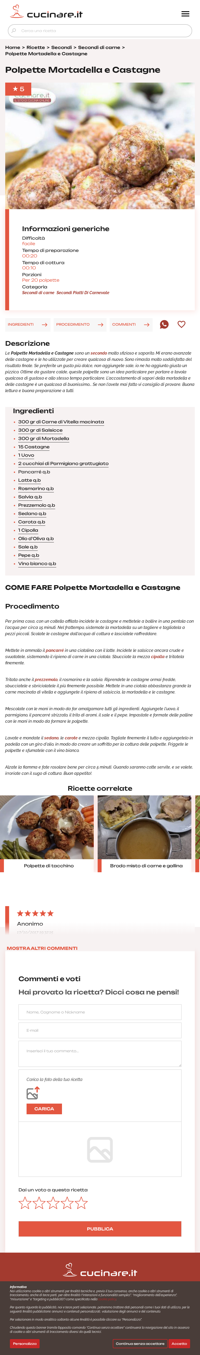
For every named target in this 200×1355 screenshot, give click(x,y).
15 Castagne (33, 446)
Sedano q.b (32, 513)
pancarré (55, 650)
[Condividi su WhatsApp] (164, 327)
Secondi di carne (38, 292)
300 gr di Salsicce (40, 430)
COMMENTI (124, 324)
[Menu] (185, 14)
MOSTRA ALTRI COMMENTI (42, 948)
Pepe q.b (28, 555)
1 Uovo (26, 455)
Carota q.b (31, 521)
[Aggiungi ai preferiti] (181, 324)
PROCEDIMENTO (73, 324)
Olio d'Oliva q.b (36, 538)
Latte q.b (29, 480)
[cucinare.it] (77, 11)
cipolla (157, 656)
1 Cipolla (28, 530)
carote (71, 737)
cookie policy (107, 1299)
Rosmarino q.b (36, 488)
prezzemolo (46, 679)
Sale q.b (28, 546)
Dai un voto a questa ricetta (53, 1189)
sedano (51, 737)
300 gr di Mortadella (43, 438)
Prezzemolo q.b (36, 505)
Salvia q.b (30, 496)
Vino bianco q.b (37, 563)
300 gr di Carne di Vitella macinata (61, 421)
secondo (99, 353)
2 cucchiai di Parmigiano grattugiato (63, 463)
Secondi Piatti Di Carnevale (83, 292)
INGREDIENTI (21, 324)
